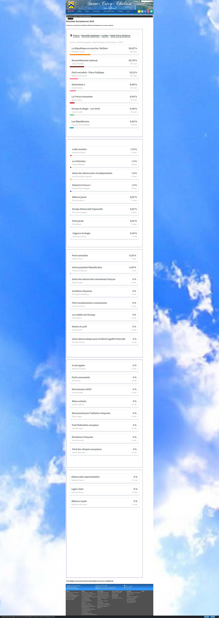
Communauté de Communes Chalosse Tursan (88, 607)
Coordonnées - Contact (87, 592)
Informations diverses (102, 606)
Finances (84, 602)
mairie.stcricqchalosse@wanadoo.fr (107, 587)
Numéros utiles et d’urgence (133, 592)
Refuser (212, 616)
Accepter (207, 616)
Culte (128, 595)
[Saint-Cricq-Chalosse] (139, 12)
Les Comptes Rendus (87, 600)
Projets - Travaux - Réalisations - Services (87, 604)
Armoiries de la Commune (72, 592)
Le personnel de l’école (103, 594)
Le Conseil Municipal (87, 595)
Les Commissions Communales (89, 596)
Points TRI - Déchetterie (133, 596)
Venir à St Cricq (70, 599)
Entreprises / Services (117, 598)
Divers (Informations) (85, 16)
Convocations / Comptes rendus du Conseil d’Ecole (103, 604)
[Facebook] (145, 12)
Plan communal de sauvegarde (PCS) (131, 601)
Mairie (87, 11)
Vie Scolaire (96, 11)
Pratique (120, 11)
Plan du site (128, 587)
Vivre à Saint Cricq (109, 11)
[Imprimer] (67, 19)
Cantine (99, 599)
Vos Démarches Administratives (89, 614)
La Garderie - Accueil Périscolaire (102, 601)
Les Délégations (85, 598)
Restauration (115, 596)
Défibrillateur (130, 594)
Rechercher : (137, 1)
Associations (115, 594)
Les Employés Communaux (88, 609)
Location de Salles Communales (86, 611)
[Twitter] (142, 12)
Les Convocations (86, 599)
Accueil (71, 11)
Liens (128, 11)
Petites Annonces (131, 599)
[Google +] (148, 12)
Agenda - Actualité (116, 592)
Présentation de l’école (102, 592)
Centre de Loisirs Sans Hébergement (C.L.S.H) (103, 596)
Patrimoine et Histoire (71, 596)
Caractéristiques (70, 594)
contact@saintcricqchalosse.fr (108, 588)
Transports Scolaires (102, 598)
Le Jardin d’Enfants (131, 598)
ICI (112, 581)
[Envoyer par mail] (151, 12)
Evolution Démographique (72, 595)
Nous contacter (129, 586)
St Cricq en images (70, 598)
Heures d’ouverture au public (89, 594)
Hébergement (115, 595)
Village (79, 11)
